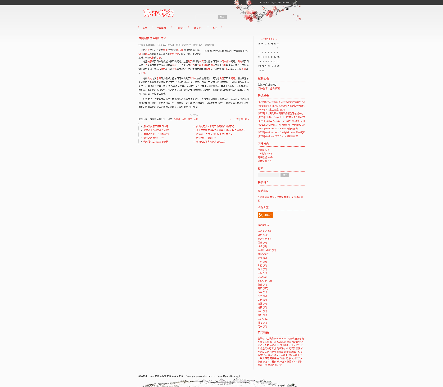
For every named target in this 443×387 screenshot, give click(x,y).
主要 (201, 61)
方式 (208, 69)
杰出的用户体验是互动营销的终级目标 (215, 126)
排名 (262, 322)
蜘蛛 (212, 65)
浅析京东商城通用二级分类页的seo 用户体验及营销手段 (224, 130)
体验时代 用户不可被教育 (156, 134)
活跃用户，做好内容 (206, 138)
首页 (145, 28)
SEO (262, 277)
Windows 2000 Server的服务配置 (278, 136)
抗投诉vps (292, 361)
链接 (262, 307)
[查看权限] (275, 88)
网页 (262, 311)
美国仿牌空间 (276, 197)
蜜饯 (298, 348)
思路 (158, 78)
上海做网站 (268, 365)
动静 (192, 78)
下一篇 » (245, 119)
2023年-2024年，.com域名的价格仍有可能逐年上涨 (287, 121)
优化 (262, 242)
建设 (263, 288)
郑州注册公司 (286, 345)
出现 (221, 78)
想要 (190, 61)
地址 (143, 73)
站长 (152, 57)
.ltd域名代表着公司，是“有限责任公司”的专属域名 (286, 117)
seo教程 (265, 153)
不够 (224, 65)
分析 (262, 315)
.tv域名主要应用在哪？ (273, 109)
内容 (262, 261)
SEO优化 (265, 280)
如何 (262, 299)
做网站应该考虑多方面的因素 (210, 141)
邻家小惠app (274, 355)
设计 (262, 303)
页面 (192, 65)
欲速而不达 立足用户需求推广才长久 (214, 134)
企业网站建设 (267, 250)
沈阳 (140, 53)
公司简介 (179, 28)
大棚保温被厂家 (292, 351)
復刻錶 (278, 365)
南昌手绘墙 (286, 355)
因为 (239, 61)
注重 (184, 119)
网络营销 (174, 53)
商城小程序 (285, 358)
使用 (226, 69)
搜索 (262, 292)
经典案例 (161, 28)
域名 (262, 246)
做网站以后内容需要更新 (155, 141)
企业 (262, 258)
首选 (158, 57)
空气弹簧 (290, 348)
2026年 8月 (269, 39)
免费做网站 (280, 348)
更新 (174, 65)
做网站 (177, 119)
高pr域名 (154, 376)
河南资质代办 (276, 351)
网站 (147, 53)
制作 (174, 69)
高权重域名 (165, 376)
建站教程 (265, 157)
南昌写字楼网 (270, 361)
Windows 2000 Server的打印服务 (278, 128)
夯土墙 (273, 342)
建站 (163, 69)
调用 (243, 69)
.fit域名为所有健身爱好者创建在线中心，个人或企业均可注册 (292, 113)
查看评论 (209, 44)
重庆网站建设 (294, 342)
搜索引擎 (203, 65)
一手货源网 (263, 358)
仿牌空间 (281, 361)
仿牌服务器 (263, 197)
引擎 (262, 296)
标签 (215, 28)
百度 (147, 50)
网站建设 (264, 239)
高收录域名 (177, 376)
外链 (262, 265)
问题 (233, 78)
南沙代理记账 (294, 338)
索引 (165, 50)
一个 (145, 65)
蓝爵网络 (264, 149)
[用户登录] (263, 88)
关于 (149, 61)
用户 (190, 119)
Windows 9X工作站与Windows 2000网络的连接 (285, 132)
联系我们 (198, 28)
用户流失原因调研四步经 (155, 126)
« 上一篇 (234, 119)
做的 (149, 78)
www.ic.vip (282, 338)
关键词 (263, 319)
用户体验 (226, 61)
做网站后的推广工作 (153, 138)
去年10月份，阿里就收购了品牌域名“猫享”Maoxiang (287, 125)
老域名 (287, 197)
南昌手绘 (297, 355)
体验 (195, 119)
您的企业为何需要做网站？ (156, 130)
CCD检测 (281, 342)
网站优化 (264, 231)
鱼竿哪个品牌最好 (267, 338)
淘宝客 (180, 50)
